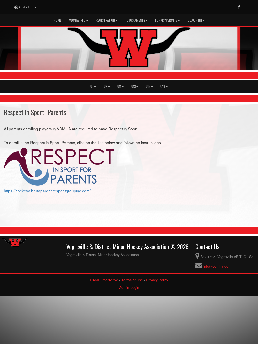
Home (57, 20)
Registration (105, 20)
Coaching (194, 20)
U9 (105, 86)
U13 (133, 86)
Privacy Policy (157, 279)
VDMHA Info (77, 20)
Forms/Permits (166, 20)
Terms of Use (132, 279)
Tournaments (135, 20)
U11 (119, 86)
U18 (162, 86)
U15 (148, 86)
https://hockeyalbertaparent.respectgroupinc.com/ (47, 190)
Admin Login (129, 287)
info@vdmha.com (217, 266)
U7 (92, 86)
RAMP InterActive (104, 279)
